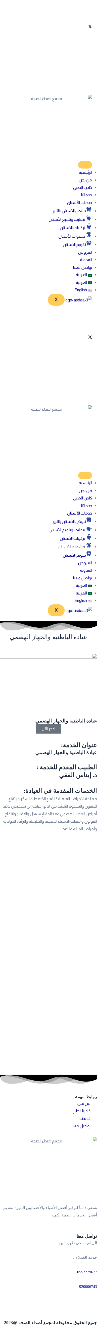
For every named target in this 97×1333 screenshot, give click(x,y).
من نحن (85, 180)
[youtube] (48, 51)
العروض (85, 252)
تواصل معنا (82, 267)
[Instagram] (48, 63)
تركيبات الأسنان (73, 227)
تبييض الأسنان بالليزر (69, 211)
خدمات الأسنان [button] (79, 202)
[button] (84, 274)
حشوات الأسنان (72, 236)
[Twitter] (48, 26)
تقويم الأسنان (74, 244)
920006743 (88, 1286)
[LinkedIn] (48, 38)
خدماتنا (86, 195)
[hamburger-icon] (85, 165)
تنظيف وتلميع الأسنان (67, 219)
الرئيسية (85, 172)
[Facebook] (48, 13)
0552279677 (87, 1272)
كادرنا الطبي (82, 187)
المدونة (86, 259)
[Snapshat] (48, 76)
